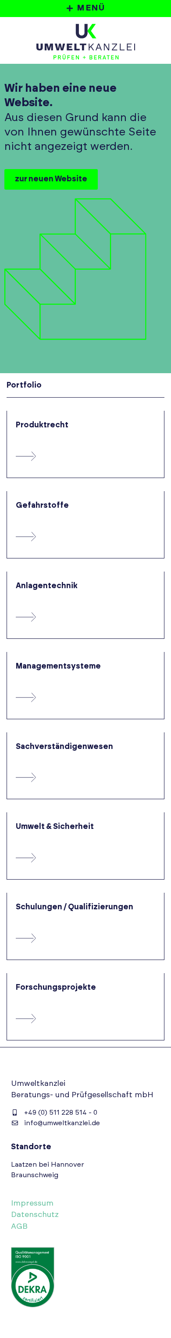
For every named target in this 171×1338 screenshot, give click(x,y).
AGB (19, 1227)
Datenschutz (35, 1215)
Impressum (32, 1203)
